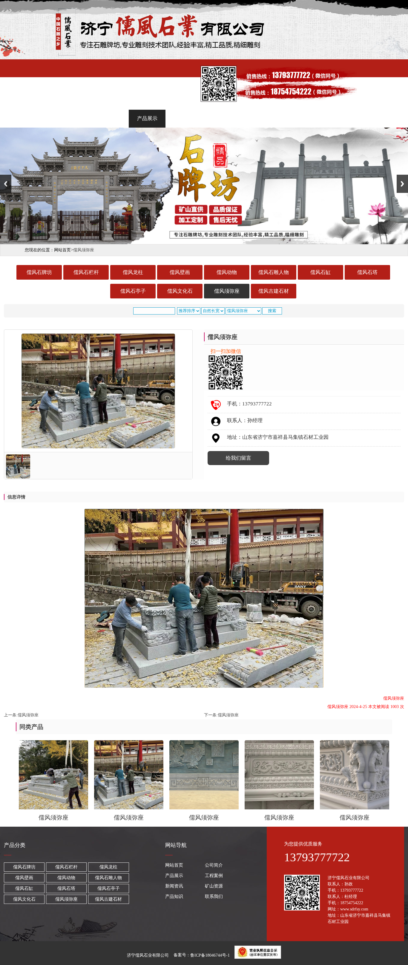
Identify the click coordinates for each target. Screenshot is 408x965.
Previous (5, 184)
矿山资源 (261, 118)
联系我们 (336, 118)
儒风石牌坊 (39, 272)
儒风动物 (227, 272)
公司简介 (109, 118)
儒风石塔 (367, 272)
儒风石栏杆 (86, 272)
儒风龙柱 (133, 272)
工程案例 (185, 118)
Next (402, 184)
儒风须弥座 (227, 291)
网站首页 (71, 118)
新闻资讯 (223, 118)
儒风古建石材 (273, 291)
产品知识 (299, 118)
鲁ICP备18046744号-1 (210, 955)
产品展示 (147, 118)
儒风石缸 (320, 272)
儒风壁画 (180, 272)
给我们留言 (238, 458)
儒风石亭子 (133, 291)
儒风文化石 (180, 291)
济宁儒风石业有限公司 (148, 955)
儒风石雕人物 (273, 272)
